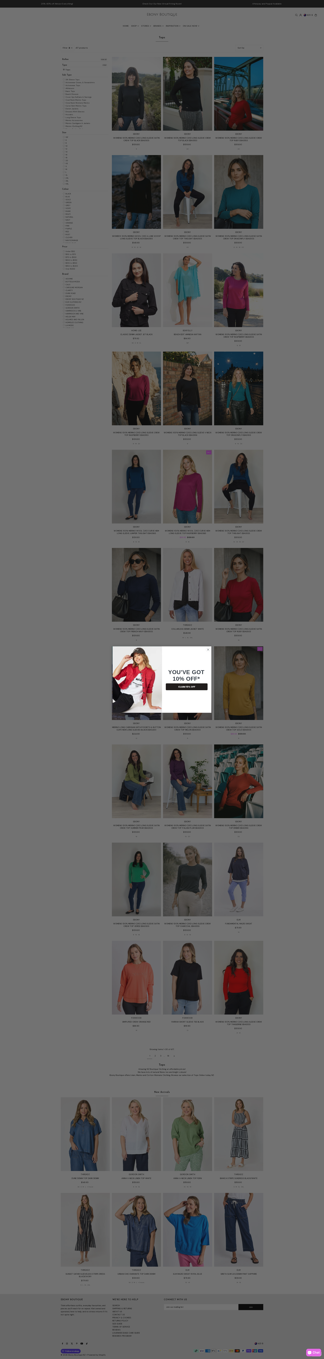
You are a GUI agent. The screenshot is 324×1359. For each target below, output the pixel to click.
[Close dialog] (208, 649)
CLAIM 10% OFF (186, 686)
